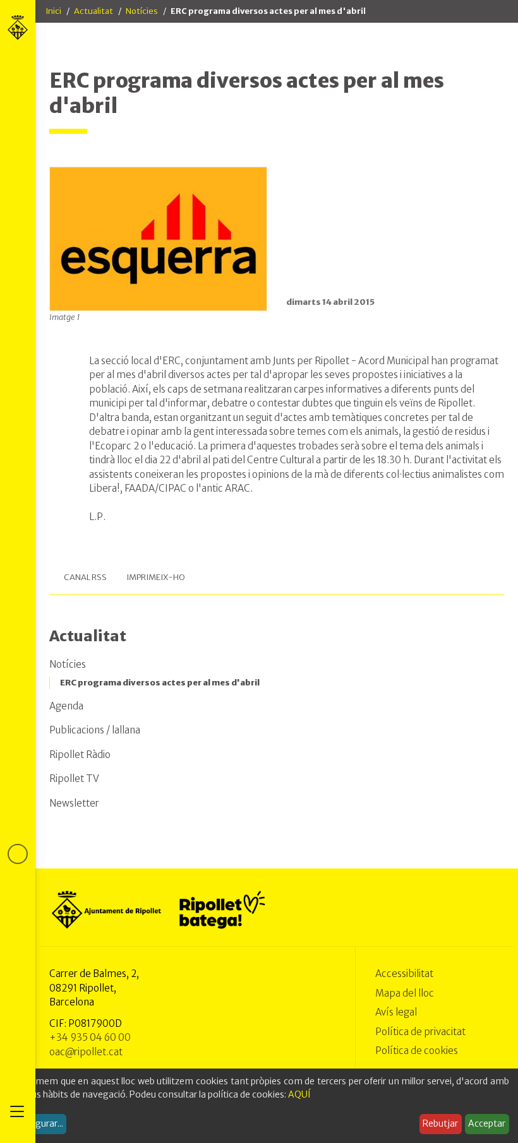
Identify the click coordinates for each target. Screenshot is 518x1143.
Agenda (66, 706)
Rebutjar (440, 1123)
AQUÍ (299, 1094)
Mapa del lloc (404, 993)
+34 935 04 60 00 (90, 1037)
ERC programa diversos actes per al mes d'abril (160, 682)
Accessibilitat (404, 974)
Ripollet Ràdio (80, 755)
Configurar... (38, 1123)
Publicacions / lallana (94, 730)
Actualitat (93, 11)
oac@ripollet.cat (86, 1052)
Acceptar (486, 1123)
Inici (53, 11)
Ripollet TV (74, 779)
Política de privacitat (420, 1032)
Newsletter (74, 803)
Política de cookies (416, 1051)
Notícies (142, 11)
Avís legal (396, 1012)
